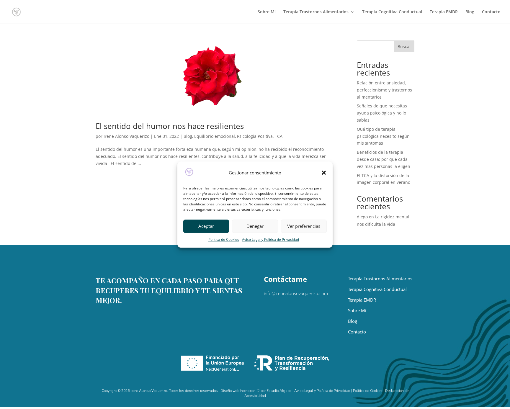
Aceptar (206, 226)
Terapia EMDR (444, 12)
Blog (469, 12)
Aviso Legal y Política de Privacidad (270, 239)
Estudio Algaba (279, 390)
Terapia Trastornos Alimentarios (316, 12)
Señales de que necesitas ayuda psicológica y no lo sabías (382, 113)
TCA (278, 136)
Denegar (255, 226)
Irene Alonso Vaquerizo (126, 136)
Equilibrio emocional (214, 136)
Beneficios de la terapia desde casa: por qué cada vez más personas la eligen (383, 159)
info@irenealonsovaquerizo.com (296, 293)
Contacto (491, 12)
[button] (324, 173)
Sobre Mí (267, 12)
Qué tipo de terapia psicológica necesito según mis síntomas (383, 136)
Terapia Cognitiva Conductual (392, 12)
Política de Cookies (223, 239)
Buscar (404, 46)
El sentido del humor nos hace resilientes (170, 126)
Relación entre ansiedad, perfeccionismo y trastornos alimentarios (384, 90)
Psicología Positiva (255, 136)
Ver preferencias (303, 226)
